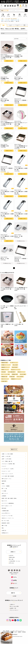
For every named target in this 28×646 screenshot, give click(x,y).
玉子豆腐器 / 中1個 (4, 78)
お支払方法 (11, 555)
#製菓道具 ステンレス (5, 367)
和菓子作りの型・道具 (15, 20)
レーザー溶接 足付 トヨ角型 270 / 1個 (20, 169)
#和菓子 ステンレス (5, 369)
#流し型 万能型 (23, 374)
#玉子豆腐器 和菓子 (11, 371)
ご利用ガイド (12, 604)
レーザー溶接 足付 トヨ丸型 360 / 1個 (7, 192)
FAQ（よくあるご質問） (14, 606)
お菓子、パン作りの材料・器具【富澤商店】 (9, 18)
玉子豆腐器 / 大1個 (4, 145)
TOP (4, 631)
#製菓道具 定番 (14, 374)
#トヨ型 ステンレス (13, 362)
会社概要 (14, 596)
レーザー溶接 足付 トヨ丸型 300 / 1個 (20, 214)
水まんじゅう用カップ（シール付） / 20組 (20, 123)
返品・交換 (11, 559)
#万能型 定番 (12, 376)
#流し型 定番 (15, 364)
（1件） (7, 80)
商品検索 (7, 631)
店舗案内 (19, 632)
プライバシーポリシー (14, 610)
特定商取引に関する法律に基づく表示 (9, 632)
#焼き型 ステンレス (21, 371)
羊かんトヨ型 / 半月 (18, 78)
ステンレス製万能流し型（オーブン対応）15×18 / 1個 (20, 146)
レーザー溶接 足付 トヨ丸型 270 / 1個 (7, 236)
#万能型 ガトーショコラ (6, 364)
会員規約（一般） (13, 608)
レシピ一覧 (12, 631)
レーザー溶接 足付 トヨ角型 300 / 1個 (7, 214)
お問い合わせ (11, 563)
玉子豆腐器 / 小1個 (18, 56)
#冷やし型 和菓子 (20, 376)
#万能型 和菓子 (4, 381)
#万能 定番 (3, 371)
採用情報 (24, 632)
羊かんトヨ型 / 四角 (5, 100)
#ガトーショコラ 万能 (5, 374)
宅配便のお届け (12, 557)
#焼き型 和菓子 (14, 367)
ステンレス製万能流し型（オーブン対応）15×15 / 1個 (7, 56)
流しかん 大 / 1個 (18, 236)
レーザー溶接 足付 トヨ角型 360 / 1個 (20, 192)
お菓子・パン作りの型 (5, 20)
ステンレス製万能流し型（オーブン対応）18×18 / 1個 (7, 123)
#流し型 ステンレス (5, 378)
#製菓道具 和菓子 (5, 362)
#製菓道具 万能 (4, 376)
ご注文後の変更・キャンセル (14, 561)
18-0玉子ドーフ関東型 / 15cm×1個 (20, 101)
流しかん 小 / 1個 (4, 258)
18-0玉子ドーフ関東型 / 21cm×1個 (20, 259)
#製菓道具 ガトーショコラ (16, 378)
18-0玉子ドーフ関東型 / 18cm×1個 (7, 169)
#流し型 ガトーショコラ (15, 369)
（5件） (21, 126)
